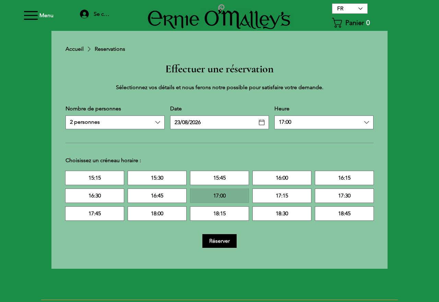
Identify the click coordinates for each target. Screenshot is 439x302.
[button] (350, 23)
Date (176, 108)
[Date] (262, 122)
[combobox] (115, 122)
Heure (281, 108)
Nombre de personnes (93, 108)
